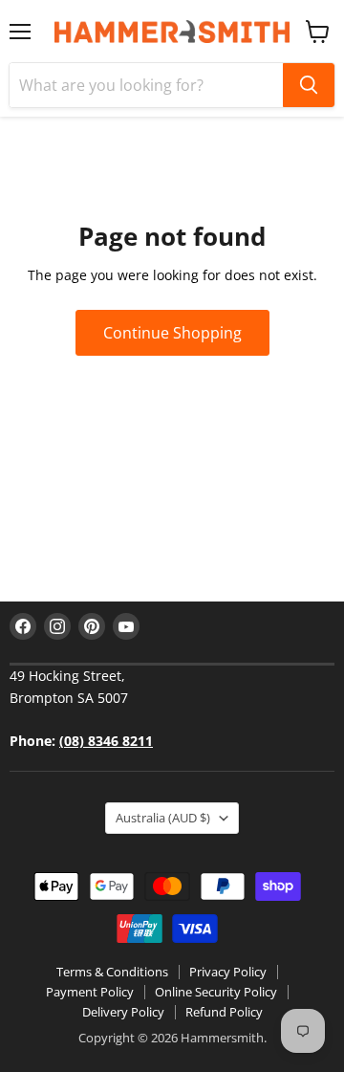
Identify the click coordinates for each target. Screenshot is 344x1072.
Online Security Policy (216, 991)
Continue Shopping (172, 332)
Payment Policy (90, 991)
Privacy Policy (228, 971)
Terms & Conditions (112, 971)
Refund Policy (224, 1011)
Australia (163, 817)
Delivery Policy (123, 1011)
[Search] (308, 85)
